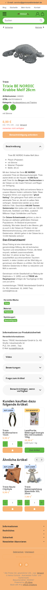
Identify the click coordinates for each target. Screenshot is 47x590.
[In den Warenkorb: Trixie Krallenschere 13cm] (12, 450)
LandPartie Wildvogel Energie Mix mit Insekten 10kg (34, 433)
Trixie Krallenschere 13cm (10, 432)
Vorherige (9, 27)
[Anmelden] (38, 14)
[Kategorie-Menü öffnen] (4, 14)
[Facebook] (21, 565)
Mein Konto (25, 7)
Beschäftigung (10, 320)
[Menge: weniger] (5, 444)
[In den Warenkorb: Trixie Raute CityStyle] (12, 508)
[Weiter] (41, 459)
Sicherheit (8, 537)
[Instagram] (26, 565)
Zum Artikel (34, 450)
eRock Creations (30, 584)
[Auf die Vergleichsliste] (13, 107)
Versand (23, 124)
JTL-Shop (29, 582)
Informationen (10, 526)
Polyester (8, 311)
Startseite (14, 7)
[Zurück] (36, 459)
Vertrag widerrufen (23, 556)
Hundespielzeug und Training (25, 102)
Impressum (29, 551)
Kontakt (37, 7)
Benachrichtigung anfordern (23, 134)
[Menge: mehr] (19, 444)
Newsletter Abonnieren (14, 542)
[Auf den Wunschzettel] (6, 107)
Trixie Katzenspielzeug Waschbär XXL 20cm (33, 490)
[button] (23, 146)
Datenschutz (18, 551)
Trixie (7, 303)
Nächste (38, 27)
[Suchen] (41, 20)
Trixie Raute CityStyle (9, 488)
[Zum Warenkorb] (42, 14)
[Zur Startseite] (23, 14)
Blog (4, 7)
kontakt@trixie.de (16, 348)
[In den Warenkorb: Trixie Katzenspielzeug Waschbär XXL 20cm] (34, 508)
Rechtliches (8, 531)
